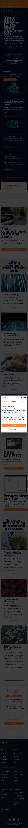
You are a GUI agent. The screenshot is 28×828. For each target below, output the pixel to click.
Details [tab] (14, 401)
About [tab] (23, 401)
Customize (13, 429)
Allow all (14, 425)
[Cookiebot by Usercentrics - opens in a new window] (20, 397)
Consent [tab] (5, 401)
